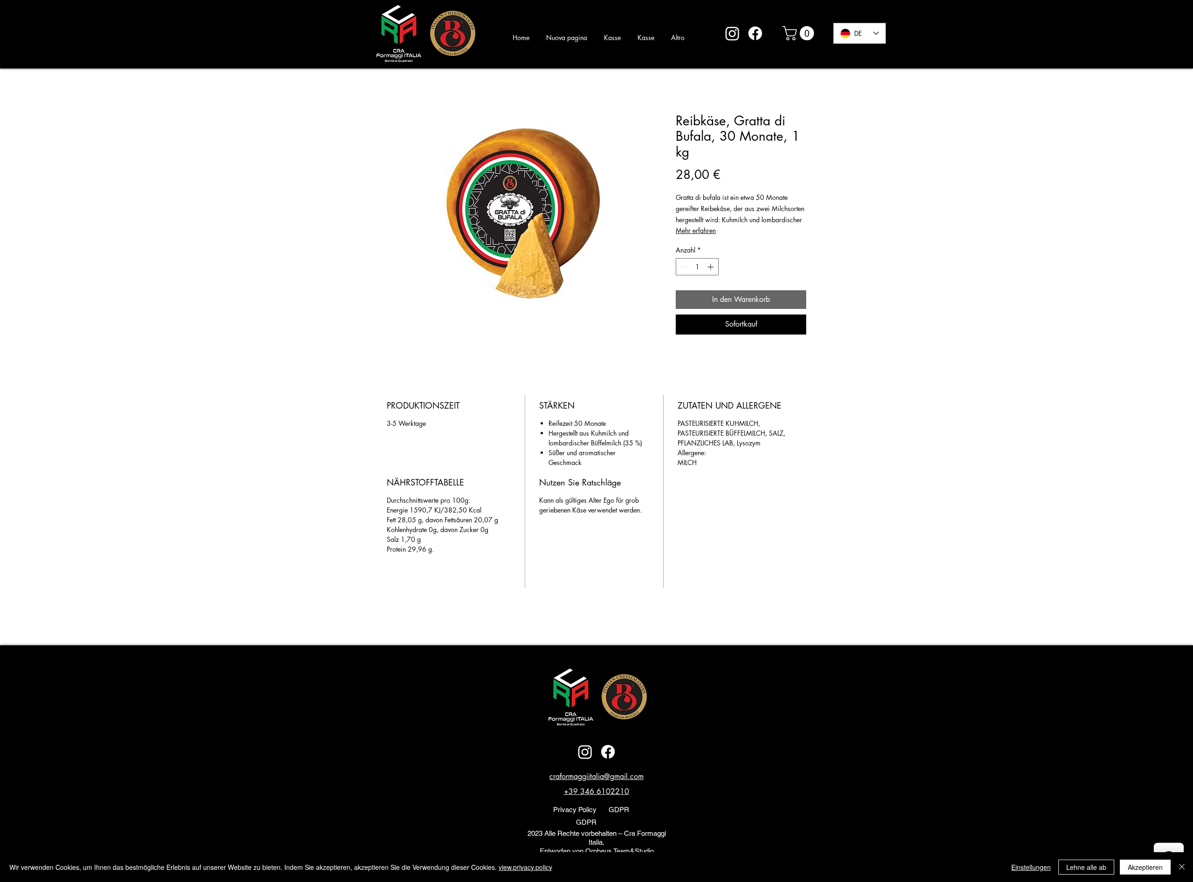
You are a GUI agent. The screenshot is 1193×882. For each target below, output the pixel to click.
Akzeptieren (1145, 867)
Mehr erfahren (696, 230)
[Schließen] (1181, 867)
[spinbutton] (697, 267)
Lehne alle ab (1086, 867)
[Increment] (711, 267)
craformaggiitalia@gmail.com (596, 776)
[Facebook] (755, 33)
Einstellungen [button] (1031, 867)
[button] (799, 33)
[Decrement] (683, 267)
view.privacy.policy (525, 867)
